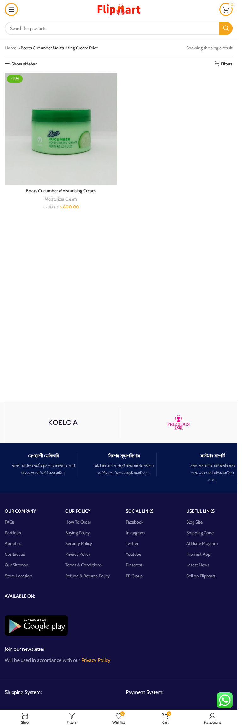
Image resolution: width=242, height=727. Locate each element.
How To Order (78, 522)
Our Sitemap (16, 565)
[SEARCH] (226, 28)
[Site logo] (118, 9)
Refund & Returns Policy (87, 576)
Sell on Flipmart (200, 576)
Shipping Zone (200, 533)
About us (13, 543)
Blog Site (194, 522)
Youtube (133, 554)
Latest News (197, 565)
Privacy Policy (77, 554)
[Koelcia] (63, 422)
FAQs (10, 522)
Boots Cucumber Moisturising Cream (61, 191)
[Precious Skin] (179, 422)
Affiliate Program (202, 543)
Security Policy (78, 543)
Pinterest (134, 565)
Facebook (134, 522)
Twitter (132, 543)
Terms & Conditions (83, 565)
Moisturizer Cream (61, 199)
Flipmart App (198, 554)
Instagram (135, 533)
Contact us (15, 554)
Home (10, 48)
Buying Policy (77, 533)
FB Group (134, 576)
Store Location (18, 576)
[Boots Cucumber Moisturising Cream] (61, 129)
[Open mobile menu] (11, 9)
